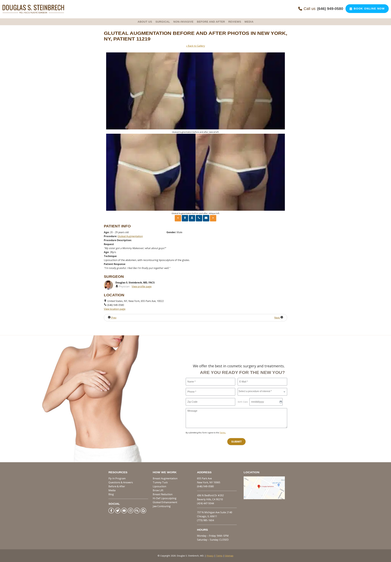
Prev (113, 317)
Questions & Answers (120, 482)
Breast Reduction (162, 494)
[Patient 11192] (178, 218)
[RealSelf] (137, 510)
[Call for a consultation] (199, 218)
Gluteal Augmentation (130, 236)
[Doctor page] (192, 218)
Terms (219, 555)
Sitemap (229, 555)
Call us (323, 8)
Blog (111, 494)
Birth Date (243, 401)
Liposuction (159, 486)
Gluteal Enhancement (165, 502)
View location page (114, 309)
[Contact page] (206, 218)
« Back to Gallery (195, 46)
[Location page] (185, 218)
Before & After (116, 486)
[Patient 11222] (213, 218)
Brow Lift (158, 490)
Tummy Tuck (160, 482)
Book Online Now (369, 8)
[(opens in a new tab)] (264, 498)
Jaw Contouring (162, 506)
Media (111, 490)
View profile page (142, 286)
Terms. (223, 432)
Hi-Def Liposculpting (164, 498)
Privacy (210, 555)
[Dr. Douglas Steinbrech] (33, 13)
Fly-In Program (117, 478)
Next (277, 317)
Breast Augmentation (165, 478)
